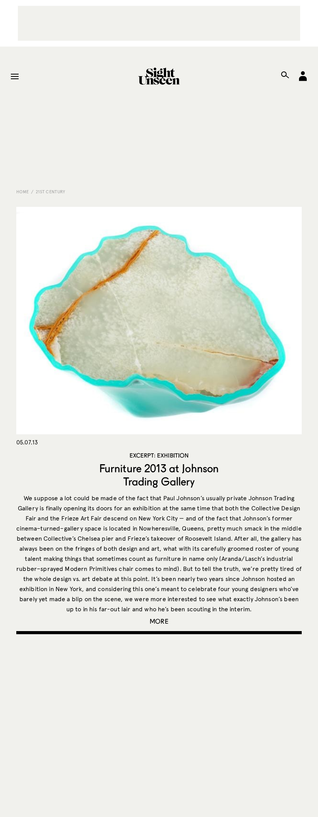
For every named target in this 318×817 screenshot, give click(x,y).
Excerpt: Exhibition (159, 455)
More (159, 621)
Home (22, 191)
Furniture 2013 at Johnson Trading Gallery (159, 474)
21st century (51, 191)
